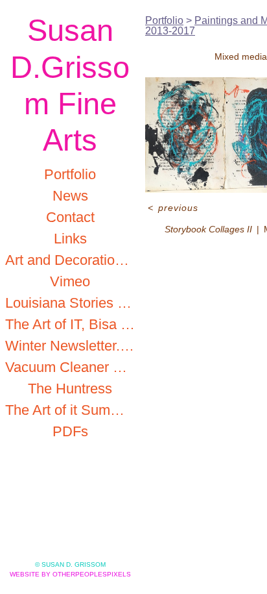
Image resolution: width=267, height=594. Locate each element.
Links (70, 238)
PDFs (70, 431)
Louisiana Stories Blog (70, 303)
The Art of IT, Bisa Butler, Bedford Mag (70, 324)
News (70, 196)
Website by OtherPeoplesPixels (70, 574)
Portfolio (70, 174)
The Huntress (70, 388)
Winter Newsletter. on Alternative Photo (70, 346)
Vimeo (70, 281)
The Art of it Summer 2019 (70, 410)
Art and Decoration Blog (70, 260)
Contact (70, 217)
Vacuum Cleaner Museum (70, 367)
